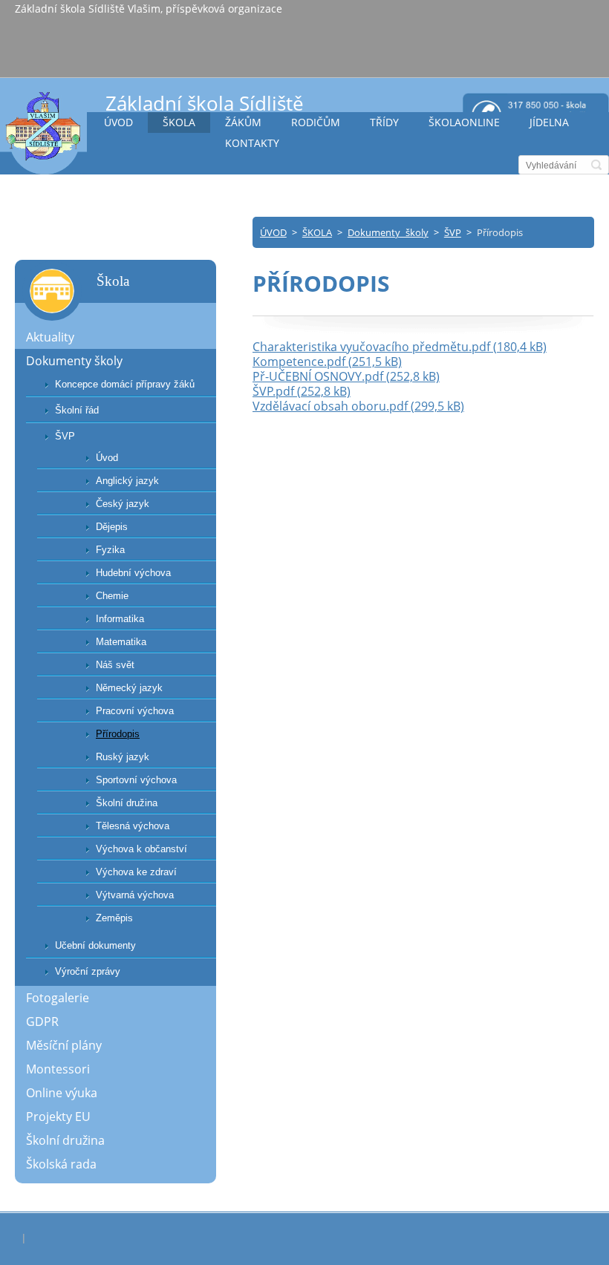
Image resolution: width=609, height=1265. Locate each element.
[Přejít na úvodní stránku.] (43, 132)
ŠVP (452, 232)
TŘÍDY (384, 122)
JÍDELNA (549, 122)
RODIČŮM (315, 122)
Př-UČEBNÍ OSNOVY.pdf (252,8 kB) (346, 376)
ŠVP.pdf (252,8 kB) (302, 391)
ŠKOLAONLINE (464, 122)
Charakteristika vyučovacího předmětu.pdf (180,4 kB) (400, 347)
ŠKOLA (179, 122)
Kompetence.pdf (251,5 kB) (327, 361)
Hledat (596, 165)
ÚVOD (118, 122)
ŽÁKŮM (243, 122)
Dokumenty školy (388, 232)
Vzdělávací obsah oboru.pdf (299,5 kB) (358, 406)
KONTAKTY (252, 143)
